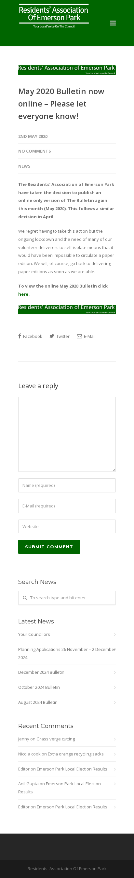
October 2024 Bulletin (39, 687)
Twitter (62, 336)
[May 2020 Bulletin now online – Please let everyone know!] (67, 70)
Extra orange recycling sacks (76, 754)
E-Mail (89, 336)
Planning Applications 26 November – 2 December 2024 (67, 653)
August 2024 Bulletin (38, 702)
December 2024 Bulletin (41, 672)
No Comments (34, 151)
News (24, 166)
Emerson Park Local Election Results (72, 769)
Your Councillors (34, 634)
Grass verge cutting (55, 739)
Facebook (32, 336)
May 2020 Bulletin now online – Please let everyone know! (61, 104)
